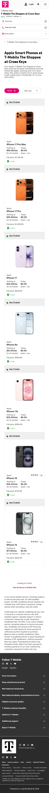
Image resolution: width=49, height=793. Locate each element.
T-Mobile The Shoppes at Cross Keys (22, 42)
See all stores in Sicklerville (24, 587)
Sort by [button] (31, 90)
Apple (9, 90)
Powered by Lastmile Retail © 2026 (24, 789)
